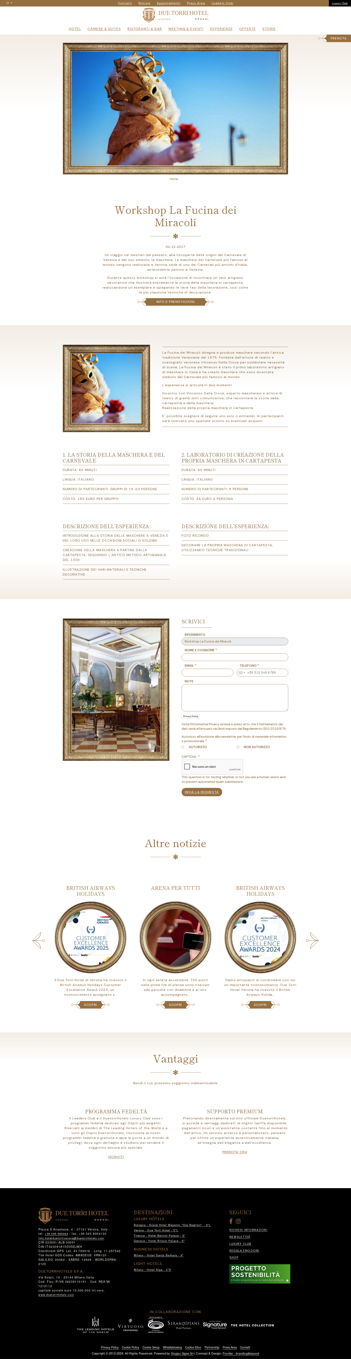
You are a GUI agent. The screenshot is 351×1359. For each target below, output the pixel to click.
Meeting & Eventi (186, 29)
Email (189, 665)
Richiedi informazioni (248, 1230)
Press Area (230, 1347)
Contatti (245, 1347)
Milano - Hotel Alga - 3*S (152, 1270)
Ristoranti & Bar (144, 29)
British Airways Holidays (90, 890)
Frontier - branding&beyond (241, 1353)
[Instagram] (239, 1222)
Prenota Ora (235, 1152)
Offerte (247, 29)
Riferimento (195, 635)
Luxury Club (340, 3)
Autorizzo (198, 747)
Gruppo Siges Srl (182, 1353)
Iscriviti (116, 1157)
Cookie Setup (151, 1347)
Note (189, 681)
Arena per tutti (175, 887)
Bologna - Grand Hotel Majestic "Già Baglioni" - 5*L (172, 1225)
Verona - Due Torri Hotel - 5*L (156, 1230)
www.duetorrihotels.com (56, 1295)
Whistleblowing (172, 1347)
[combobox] (241, 672)
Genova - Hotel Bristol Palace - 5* (159, 1241)
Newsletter (240, 1237)
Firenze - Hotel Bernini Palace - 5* (159, 1235)
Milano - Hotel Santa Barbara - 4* (159, 1255)
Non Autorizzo (257, 747)
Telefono (248, 665)
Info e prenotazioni (175, 302)
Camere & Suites (104, 29)
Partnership (212, 1347)
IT (8, 3)
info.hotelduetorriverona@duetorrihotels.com (71, 1238)
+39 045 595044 (56, 1234)
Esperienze (221, 29)
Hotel (75, 29)
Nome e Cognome (199, 650)
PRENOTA (339, 38)
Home (174, 179)
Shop (234, 1257)
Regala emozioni (244, 1250)
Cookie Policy (130, 1347)
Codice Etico (193, 1347)
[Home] (175, 16)
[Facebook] (231, 1222)
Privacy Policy (190, 716)
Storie (269, 29)
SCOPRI (90, 1005)
